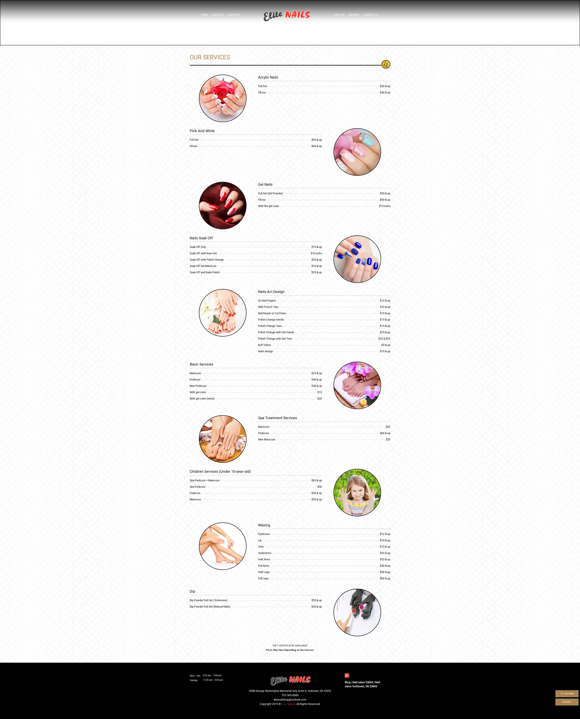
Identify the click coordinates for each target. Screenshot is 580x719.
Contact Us (371, 14)
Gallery (339, 14)
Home (204, 14)
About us (218, 14)
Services (233, 14)
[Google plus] (347, 675)
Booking (354, 14)
